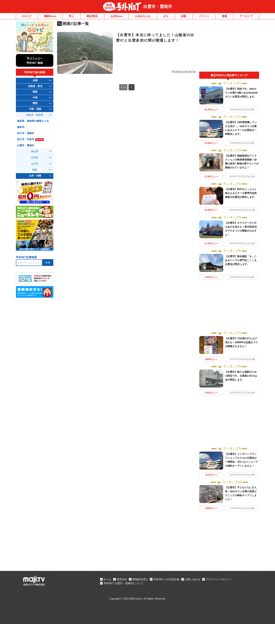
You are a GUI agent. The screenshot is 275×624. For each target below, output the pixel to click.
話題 (183, 16)
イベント (204, 16)
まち (166, 16)
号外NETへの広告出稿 (166, 579)
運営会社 (122, 579)
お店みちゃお (143, 16)
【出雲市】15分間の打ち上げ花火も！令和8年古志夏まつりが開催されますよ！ (241, 342)
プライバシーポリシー (219, 579)
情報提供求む (140, 579)
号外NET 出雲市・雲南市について (123, 583)
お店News (116, 16)
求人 (71, 16)
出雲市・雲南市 (157, 6)
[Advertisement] (229, 46)
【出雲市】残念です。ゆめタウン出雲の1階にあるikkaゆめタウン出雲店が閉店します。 (241, 92)
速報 (224, 16)
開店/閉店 (92, 16)
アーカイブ (246, 16)
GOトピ (27, 16)
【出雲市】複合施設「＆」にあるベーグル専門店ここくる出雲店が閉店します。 (241, 260)
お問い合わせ (192, 579)
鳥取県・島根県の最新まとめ (33, 121)
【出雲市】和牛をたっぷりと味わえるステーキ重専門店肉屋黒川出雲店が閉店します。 (241, 193)
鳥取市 (21, 127)
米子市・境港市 (25, 133)
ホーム (107, 579)
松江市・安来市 (30, 139)
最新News (50, 16)
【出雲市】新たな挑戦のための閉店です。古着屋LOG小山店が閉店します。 (241, 375)
